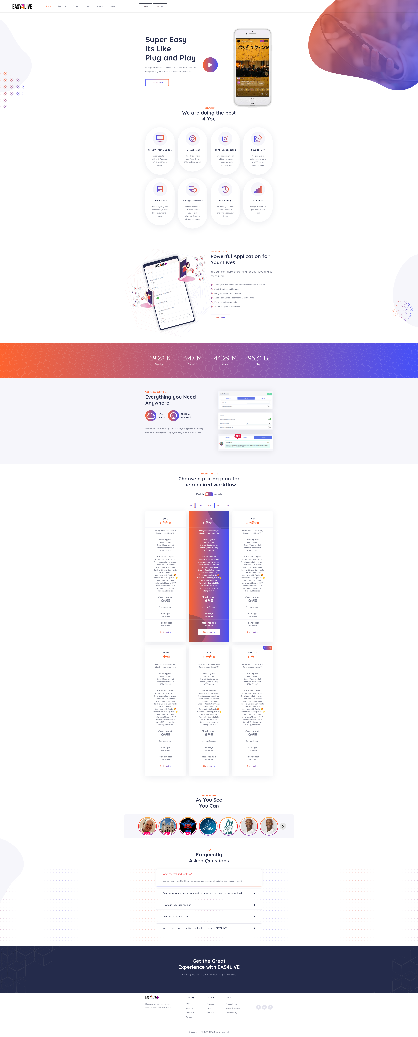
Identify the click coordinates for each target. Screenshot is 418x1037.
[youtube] (264, 1007)
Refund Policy (231, 1013)
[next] (283, 826)
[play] (210, 64)
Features (62, 6)
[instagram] (270, 1007)
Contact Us (190, 1013)
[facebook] (258, 1007)
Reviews (100, 6)
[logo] (152, 997)
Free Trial (210, 1013)
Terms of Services (233, 1008)
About (112, 6)
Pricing (75, 6)
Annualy (218, 494)
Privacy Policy (231, 1004)
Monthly (200, 494)
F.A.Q (87, 6)
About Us (189, 1008)
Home (48, 6)
